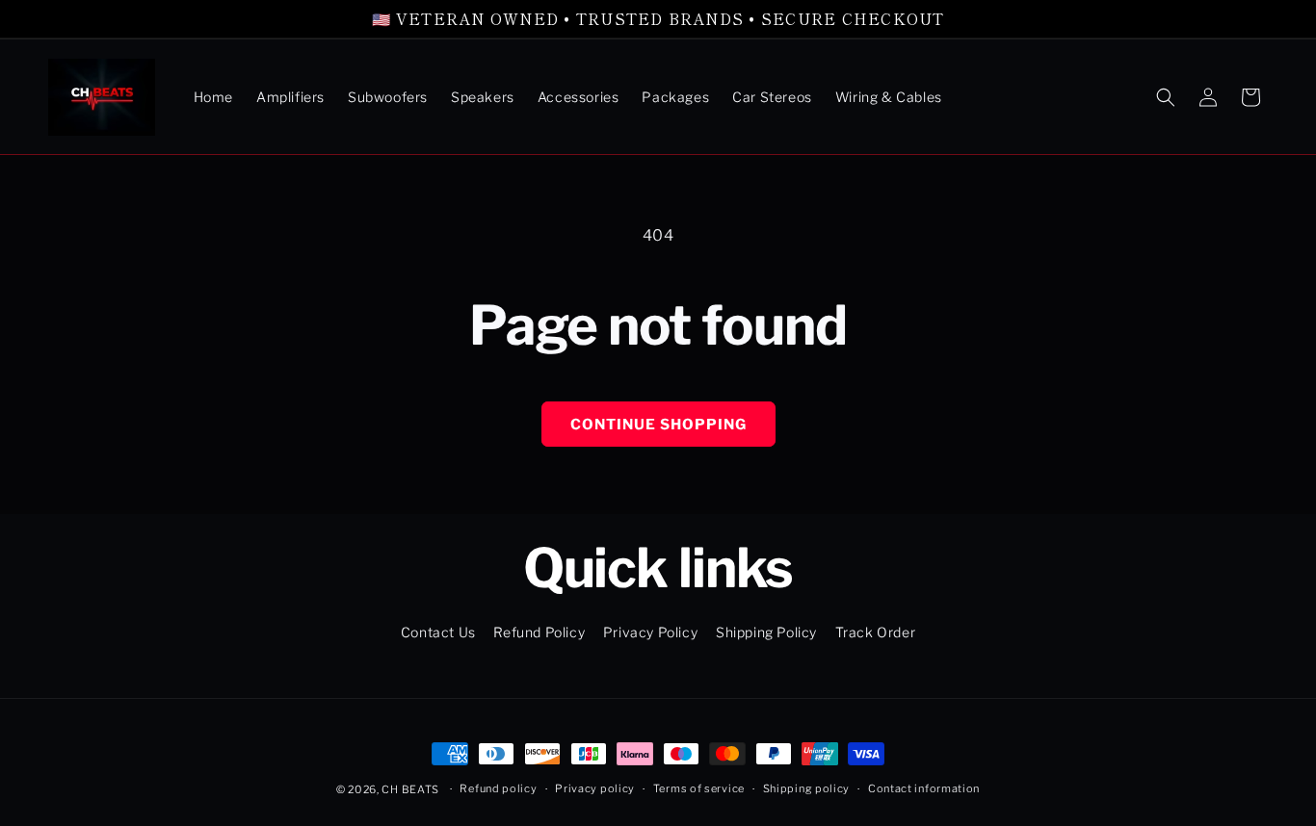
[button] (1166, 97)
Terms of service (699, 788)
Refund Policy (539, 632)
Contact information (924, 788)
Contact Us (438, 632)
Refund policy (498, 788)
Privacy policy (595, 788)
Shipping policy (807, 788)
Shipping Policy (766, 632)
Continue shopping (658, 424)
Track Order (875, 632)
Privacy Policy (650, 632)
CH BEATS (411, 789)
